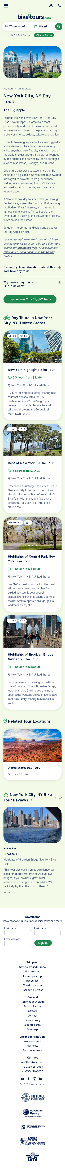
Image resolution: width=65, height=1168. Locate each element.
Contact (32, 1015)
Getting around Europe (32, 967)
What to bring (33, 971)
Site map (32, 1029)
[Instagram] (34, 1078)
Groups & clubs (32, 1006)
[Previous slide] (55, 797)
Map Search (45, 35)
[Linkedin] (40, 1078)
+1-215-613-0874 (32, 1066)
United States (24, 88)
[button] (6, 6)
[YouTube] (22, 1078)
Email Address (12, 939)
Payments (32, 1045)
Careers (32, 1011)
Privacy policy (32, 1020)
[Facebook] (28, 1078)
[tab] (29, 359)
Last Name (40, 928)
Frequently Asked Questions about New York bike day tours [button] (29, 269)
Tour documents (32, 1050)
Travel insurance (32, 985)
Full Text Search (22, 35)
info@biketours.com (32, 1062)
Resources (32, 980)
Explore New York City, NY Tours (30, 299)
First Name (10, 928)
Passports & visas (32, 990)
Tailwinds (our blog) (32, 1002)
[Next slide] (60, 797)
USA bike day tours (47, 243)
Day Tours (8, 88)
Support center (32, 1025)
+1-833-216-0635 (32, 1071)
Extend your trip (32, 976)
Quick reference (32, 1041)
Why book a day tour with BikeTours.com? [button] (20, 284)
